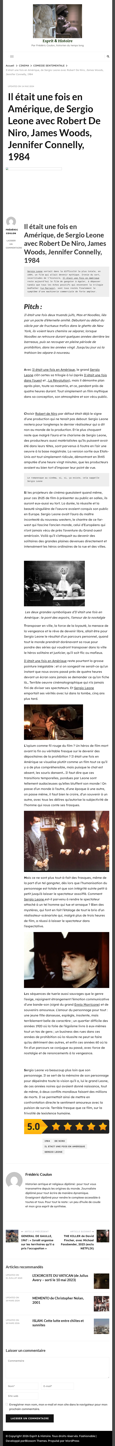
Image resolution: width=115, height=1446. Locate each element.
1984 (47, 1141)
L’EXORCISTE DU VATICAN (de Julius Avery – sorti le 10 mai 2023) (60, 1277)
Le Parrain (47, 288)
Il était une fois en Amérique (81, 278)
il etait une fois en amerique (65, 1146)
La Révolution (58, 380)
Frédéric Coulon (11, 231)
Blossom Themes (36, 1440)
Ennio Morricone (86, 1004)
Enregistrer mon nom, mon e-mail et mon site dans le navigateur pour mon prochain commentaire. (58, 1407)
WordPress (72, 1440)
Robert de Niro (46, 414)
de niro (60, 1141)
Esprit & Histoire (58, 41)
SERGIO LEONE (53, 1152)
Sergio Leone (34, 271)
